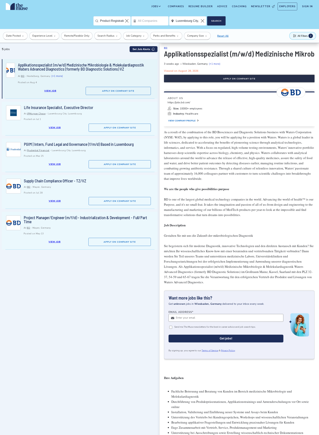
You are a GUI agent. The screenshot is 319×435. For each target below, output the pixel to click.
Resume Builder (200, 6)
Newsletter (260, 6)
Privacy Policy (228, 350)
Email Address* (181, 312)
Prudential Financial (38, 150)
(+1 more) (57, 76)
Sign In (307, 6)
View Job (50, 90)
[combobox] (115, 20)
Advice (222, 6)
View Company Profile (181, 120)
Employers (287, 6)
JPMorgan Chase (36, 113)
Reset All (223, 36)
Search (216, 20)
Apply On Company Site (118, 90)
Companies (176, 6)
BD (22, 76)
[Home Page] (17, 7)
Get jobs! (226, 338)
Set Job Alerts (141, 49)
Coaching (239, 6)
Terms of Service (210, 350)
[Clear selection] (127, 21)
